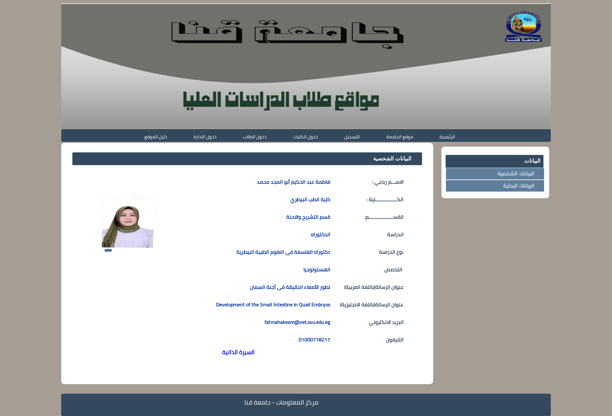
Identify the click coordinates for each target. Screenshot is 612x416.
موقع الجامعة (399, 136)
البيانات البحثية (519, 186)
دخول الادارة (204, 136)
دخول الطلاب (254, 136)
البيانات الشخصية (516, 174)
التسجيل (352, 136)
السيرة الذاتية (238, 352)
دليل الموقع (155, 136)
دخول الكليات (305, 136)
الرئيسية (447, 136)
